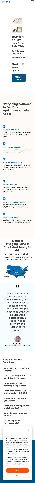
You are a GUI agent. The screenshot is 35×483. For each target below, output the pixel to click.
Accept (17, 470)
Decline (17, 475)
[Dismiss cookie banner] (28, 430)
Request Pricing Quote (18, 78)
